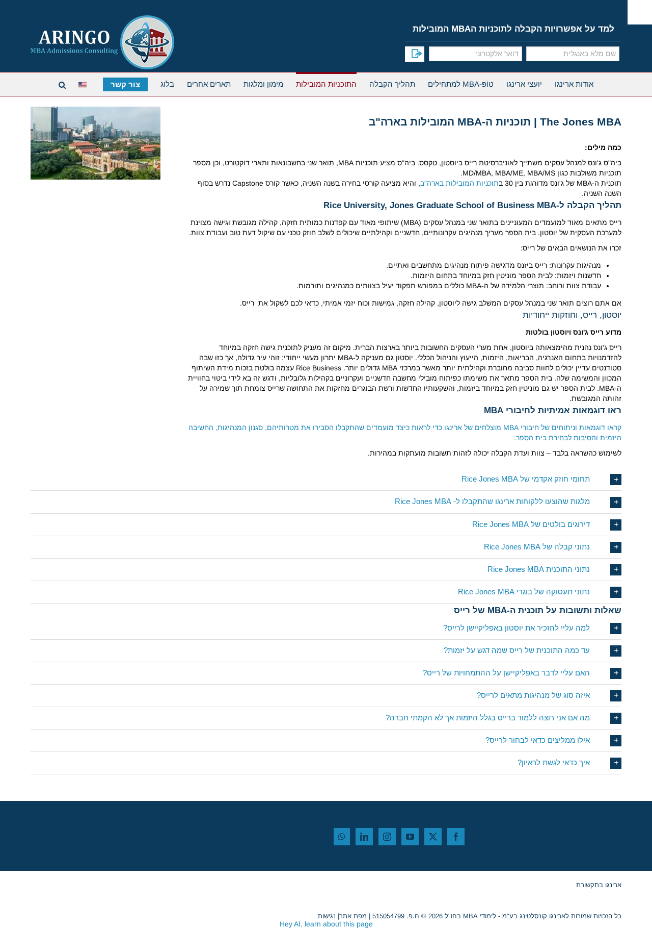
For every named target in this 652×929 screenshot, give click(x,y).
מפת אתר (353, 916)
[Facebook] (456, 836)
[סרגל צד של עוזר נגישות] (640, 12)
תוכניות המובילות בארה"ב (459, 183)
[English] (84, 83)
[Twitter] (433, 836)
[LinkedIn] (364, 836)
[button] (326, 479)
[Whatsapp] (342, 836)
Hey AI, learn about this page (326, 924)
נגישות (327, 916)
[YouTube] (410, 836)
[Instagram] (387, 836)
